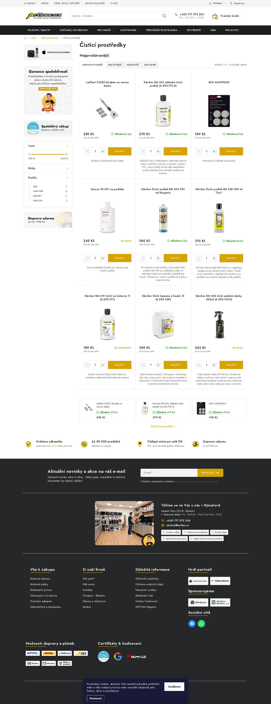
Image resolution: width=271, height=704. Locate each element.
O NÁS (114, 3)
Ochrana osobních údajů (149, 584)
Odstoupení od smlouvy (43, 595)
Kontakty (87, 590)
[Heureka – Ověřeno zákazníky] (48, 128)
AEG (50, 186)
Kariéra (87, 607)
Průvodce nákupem (41, 601)
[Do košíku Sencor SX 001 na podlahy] (119, 258)
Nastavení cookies (146, 590)
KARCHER (50, 191)
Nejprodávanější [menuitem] (92, 64)
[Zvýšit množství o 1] (102, 151)
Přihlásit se (210, 472)
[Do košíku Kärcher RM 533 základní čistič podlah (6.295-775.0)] (175, 151)
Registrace (239, 3)
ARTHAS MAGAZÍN (95, 3)
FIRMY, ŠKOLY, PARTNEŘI (66, 3)
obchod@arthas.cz (177, 525)
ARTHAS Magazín (146, 607)
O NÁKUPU (30, 3)
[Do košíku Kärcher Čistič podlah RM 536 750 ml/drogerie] (175, 258)
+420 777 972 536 (191, 14)
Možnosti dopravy (40, 578)
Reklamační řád (144, 595)
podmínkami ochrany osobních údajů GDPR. (197, 481)
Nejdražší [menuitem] (133, 64)
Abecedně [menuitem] (150, 64)
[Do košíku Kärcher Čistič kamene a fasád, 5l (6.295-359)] (175, 365)
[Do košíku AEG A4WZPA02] (231, 151)
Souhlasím (174, 686)
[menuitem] (40, 30)
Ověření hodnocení (147, 601)
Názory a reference (94, 601)
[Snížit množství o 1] (87, 151)
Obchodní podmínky (147, 578)
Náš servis (89, 584)
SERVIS (45, 3)
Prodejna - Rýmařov (94, 595)
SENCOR (50, 200)
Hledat (164, 16)
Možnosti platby (39, 584)
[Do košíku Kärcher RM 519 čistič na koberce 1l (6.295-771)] (119, 365)
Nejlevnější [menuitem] (115, 64)
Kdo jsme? (89, 578)
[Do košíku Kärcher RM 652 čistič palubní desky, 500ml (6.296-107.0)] (231, 365)
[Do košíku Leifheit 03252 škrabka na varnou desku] (119, 151)
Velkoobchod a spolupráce (45, 607)
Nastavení (96, 698)
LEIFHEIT (50, 195)
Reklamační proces (41, 590)
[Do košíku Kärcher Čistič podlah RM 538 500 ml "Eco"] (231, 258)
